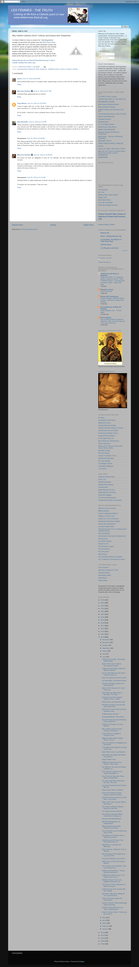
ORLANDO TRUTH (104, 141)
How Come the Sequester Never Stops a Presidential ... (113, 777)
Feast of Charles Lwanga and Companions (112, 899)
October (105, 645)
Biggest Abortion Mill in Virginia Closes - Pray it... (112, 739)
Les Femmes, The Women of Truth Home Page (111, 240)
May (104, 917)
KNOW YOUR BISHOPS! (106, 129)
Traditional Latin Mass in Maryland (110, 500)
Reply (19, 84)
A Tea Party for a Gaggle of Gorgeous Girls (111, 734)
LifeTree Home (106, 244)
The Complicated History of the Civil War (112, 114)
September (106, 648)
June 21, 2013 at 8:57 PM (42, 91)
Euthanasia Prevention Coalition (109, 521)
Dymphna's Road (107, 289)
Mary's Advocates (104, 443)
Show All (125, 250)
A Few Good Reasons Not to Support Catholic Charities (112, 793)
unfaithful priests (53, 69)
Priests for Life (103, 544)
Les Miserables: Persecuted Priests (114, 680)
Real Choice (102, 554)
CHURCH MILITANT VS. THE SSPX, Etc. (112, 99)
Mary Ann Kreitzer (23, 91)
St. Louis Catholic (104, 461)
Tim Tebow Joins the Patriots (112, 811)
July (104, 654)
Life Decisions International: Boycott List (112, 536)
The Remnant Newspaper (107, 497)
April (104, 920)
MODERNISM (103, 157)
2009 (103, 941)
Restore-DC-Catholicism (109, 296)
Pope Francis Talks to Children (112, 790)
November (106, 642)
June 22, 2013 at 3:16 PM (37, 122)
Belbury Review (103, 511)
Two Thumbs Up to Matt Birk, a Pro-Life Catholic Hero (114, 867)
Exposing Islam (103, 122)
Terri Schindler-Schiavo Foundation (110, 557)
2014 (103, 634)
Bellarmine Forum (104, 423)
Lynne (19, 78)
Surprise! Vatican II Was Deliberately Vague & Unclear (114, 903)
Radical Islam (103, 580)
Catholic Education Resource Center (110, 428)
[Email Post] (44, 67)
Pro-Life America (104, 549)
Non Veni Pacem (104, 453)
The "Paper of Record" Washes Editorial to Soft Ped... (112, 807)
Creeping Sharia (103, 572)
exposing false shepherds (26, 69)
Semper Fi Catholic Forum (107, 456)
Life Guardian (103, 189)
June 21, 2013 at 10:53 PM (36, 103)
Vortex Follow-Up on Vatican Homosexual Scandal (111, 664)
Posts (103, 54)
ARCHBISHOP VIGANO (106, 102)
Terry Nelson (22, 103)
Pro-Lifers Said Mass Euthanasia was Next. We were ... (113, 781)
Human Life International (106, 524)
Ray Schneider (22, 122)
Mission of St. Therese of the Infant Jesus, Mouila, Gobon (110, 447)
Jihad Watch (102, 578)
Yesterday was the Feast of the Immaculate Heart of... (112, 841)
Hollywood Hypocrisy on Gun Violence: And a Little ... (112, 763)
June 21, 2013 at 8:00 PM (31, 78)
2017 (103, 626)
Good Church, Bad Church (107, 127)
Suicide (100, 146)
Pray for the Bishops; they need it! (113, 858)
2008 (103, 944)
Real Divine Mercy (104, 200)
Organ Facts (102, 197)
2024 (103, 606)
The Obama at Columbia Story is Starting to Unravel (113, 836)
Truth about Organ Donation (108, 205)
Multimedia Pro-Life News (107, 492)
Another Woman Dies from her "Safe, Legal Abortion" (112, 908)
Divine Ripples (106, 317)
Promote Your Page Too (104, 262)
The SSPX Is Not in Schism (107, 96)
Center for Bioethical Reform (108, 513)
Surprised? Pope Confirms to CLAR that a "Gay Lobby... (114, 798)
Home (53, 225)
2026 (103, 600)
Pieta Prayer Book (48, 42)
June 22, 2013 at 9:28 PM (36, 138)
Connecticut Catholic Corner (108, 433)
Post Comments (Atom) (29, 229)
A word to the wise (106, 291)
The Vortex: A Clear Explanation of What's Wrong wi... (113, 885)
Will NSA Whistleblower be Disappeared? (111, 822)
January (105, 929)
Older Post (88, 225)
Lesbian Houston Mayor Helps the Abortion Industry (113, 669)
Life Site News (103, 487)
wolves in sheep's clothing (69, 69)
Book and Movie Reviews (107, 107)
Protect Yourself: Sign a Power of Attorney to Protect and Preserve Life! (111, 216)
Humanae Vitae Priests (106, 526)
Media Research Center (106, 490)
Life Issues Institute (105, 541)
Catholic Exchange (104, 482)
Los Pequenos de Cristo (109, 248)
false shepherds (41, 69)
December (106, 639)
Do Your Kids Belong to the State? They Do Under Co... (113, 674)
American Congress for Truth (108, 570)
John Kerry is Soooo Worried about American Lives (114, 710)
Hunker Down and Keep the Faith (113, 702)
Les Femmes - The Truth (105, 258)
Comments (105, 58)
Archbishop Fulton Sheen (107, 420)
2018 (103, 623)
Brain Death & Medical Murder (108, 104)
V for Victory (102, 469)
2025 (103, 603)
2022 (103, 611)
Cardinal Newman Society (107, 425)
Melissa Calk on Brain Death (108, 195)
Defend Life (105, 233)
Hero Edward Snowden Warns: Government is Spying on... (112, 815)
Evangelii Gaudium (104, 119)
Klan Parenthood (104, 533)
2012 (103, 932)
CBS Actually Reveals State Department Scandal (111, 827)
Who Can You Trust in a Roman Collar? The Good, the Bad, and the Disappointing (111, 153)
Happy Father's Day (109, 759)
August (105, 651)
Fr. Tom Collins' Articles (106, 124)
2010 (103, 938)
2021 (103, 614)
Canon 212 (102, 479)
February (105, 926)
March (104, 923)
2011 (102, 935)
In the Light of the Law (106, 438)
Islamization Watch (104, 575)
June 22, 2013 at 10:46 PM (43, 155)
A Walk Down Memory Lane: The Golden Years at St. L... (113, 876)
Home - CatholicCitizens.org (111, 236)
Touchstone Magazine (105, 466)
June (104, 657)
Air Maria (101, 417)
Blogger (81, 961)
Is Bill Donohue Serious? (110, 714)
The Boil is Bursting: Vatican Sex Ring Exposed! (113, 684)
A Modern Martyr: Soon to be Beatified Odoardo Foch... (112, 880)
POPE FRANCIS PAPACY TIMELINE (110, 143)
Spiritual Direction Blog (106, 458)
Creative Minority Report (106, 436)
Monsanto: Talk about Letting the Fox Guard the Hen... (113, 894)
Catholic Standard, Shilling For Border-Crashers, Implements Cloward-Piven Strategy (113, 300)
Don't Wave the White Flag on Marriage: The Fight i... (112, 693)
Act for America (103, 567)
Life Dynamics (103, 538)
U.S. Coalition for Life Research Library (111, 559)
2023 (103, 608)
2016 (103, 628)
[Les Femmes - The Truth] (99, 260)
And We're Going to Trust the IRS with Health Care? (113, 705)
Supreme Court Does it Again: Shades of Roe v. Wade (112, 698)
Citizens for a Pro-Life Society (108, 518)
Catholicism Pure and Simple (108, 430)
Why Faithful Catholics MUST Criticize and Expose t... (112, 730)
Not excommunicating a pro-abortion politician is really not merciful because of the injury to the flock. (113, 321)
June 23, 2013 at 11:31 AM (36, 177)
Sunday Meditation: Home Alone (113, 717)
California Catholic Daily (106, 477)
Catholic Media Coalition (106, 224)
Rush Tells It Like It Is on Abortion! (113, 752)
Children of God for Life (106, 516)
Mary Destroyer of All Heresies (108, 441)
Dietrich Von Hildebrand (106, 116)
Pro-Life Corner (103, 551)
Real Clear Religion (105, 495)
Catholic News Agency (105, 484)
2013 (103, 637)
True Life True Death (105, 202)
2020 (103, 617)
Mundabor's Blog (104, 450)
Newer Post (17, 225)
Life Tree (101, 192)
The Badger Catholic (105, 463)
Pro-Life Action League (106, 546)
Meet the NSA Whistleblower (111, 819)
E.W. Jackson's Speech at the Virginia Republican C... (112, 772)
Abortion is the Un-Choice (107, 508)
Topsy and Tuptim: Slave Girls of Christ (111, 148)
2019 (103, 620)
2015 (103, 631)
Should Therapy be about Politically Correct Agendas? (114, 720)
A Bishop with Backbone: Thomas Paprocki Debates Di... (113, 871)
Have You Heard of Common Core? (114, 678)
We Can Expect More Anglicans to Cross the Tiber (113, 854)
